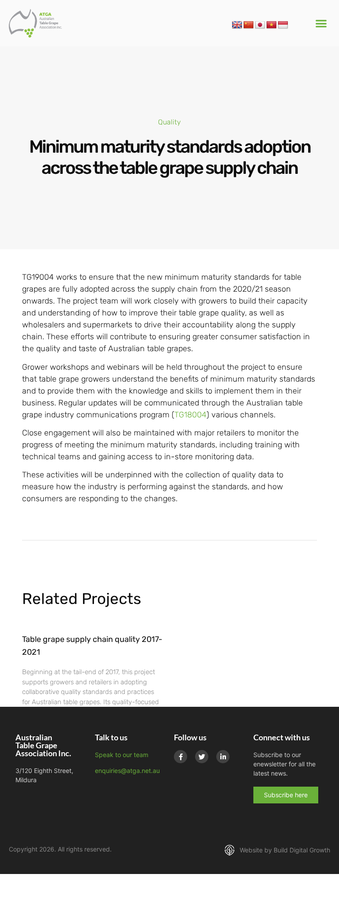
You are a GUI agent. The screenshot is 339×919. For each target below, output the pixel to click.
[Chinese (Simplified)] (248, 25)
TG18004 (190, 415)
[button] (321, 23)
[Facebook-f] (180, 756)
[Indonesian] (283, 25)
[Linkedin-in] (223, 756)
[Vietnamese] (271, 25)
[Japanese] (260, 25)
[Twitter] (201, 756)
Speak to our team (121, 754)
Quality (169, 122)
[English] (237, 25)
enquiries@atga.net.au (127, 770)
